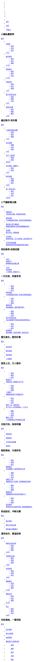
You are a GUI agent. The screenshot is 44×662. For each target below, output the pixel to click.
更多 (2, 38)
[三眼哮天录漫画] (24, 4)
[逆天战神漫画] (24, 6)
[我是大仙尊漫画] (24, 2)
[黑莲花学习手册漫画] (24, 8)
